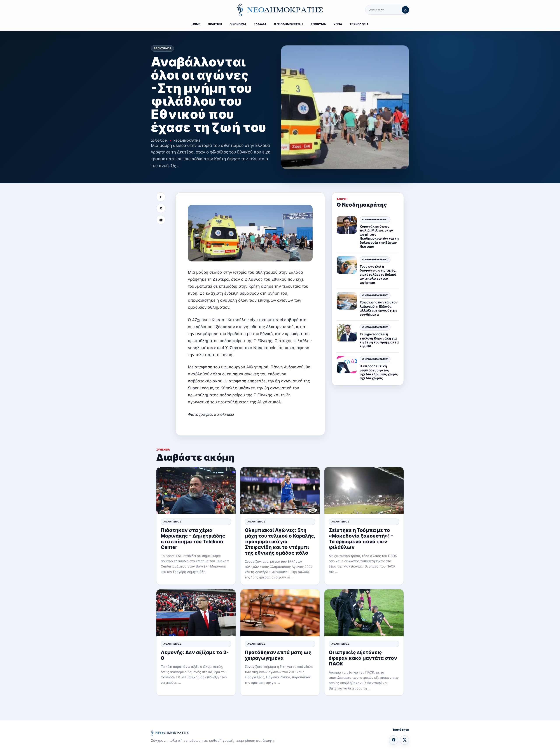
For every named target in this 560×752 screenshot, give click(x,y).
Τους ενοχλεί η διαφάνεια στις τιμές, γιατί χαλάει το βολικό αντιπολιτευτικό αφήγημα (378, 274)
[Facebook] (393, 740)
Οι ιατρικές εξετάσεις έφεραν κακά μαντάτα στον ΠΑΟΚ (363, 658)
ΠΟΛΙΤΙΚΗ (215, 24)
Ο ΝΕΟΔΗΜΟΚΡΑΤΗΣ (288, 24)
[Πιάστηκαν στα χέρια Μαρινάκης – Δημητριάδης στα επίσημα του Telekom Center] (196, 490)
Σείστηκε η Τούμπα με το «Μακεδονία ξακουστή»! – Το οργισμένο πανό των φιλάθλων (361, 538)
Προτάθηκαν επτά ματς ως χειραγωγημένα (278, 655)
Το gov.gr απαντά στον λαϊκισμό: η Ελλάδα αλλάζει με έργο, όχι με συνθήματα (379, 308)
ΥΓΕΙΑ (337, 24)
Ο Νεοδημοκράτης (375, 219)
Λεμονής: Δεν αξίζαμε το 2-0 (195, 655)
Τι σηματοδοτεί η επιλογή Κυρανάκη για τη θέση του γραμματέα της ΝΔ (379, 340)
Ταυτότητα (400, 729)
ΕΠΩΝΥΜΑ (318, 24)
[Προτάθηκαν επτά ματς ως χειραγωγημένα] (280, 612)
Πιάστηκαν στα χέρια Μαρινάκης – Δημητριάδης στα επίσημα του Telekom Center (193, 538)
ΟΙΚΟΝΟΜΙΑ (237, 24)
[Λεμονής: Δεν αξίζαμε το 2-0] (196, 612)
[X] (404, 740)
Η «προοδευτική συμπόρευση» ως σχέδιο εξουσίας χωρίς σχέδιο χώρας (379, 372)
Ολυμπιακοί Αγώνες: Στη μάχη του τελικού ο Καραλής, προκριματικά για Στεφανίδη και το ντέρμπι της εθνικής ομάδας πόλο (280, 541)
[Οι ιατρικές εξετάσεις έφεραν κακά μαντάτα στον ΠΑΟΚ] (364, 612)
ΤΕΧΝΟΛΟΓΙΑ (359, 24)
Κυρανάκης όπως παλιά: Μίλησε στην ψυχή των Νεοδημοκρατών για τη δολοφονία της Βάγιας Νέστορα (379, 236)
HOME (196, 24)
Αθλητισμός (162, 48)
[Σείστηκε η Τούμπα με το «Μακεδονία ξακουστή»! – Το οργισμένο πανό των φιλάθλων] (364, 490)
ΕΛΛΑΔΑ (260, 24)
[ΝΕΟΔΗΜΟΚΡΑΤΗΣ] (280, 9)
